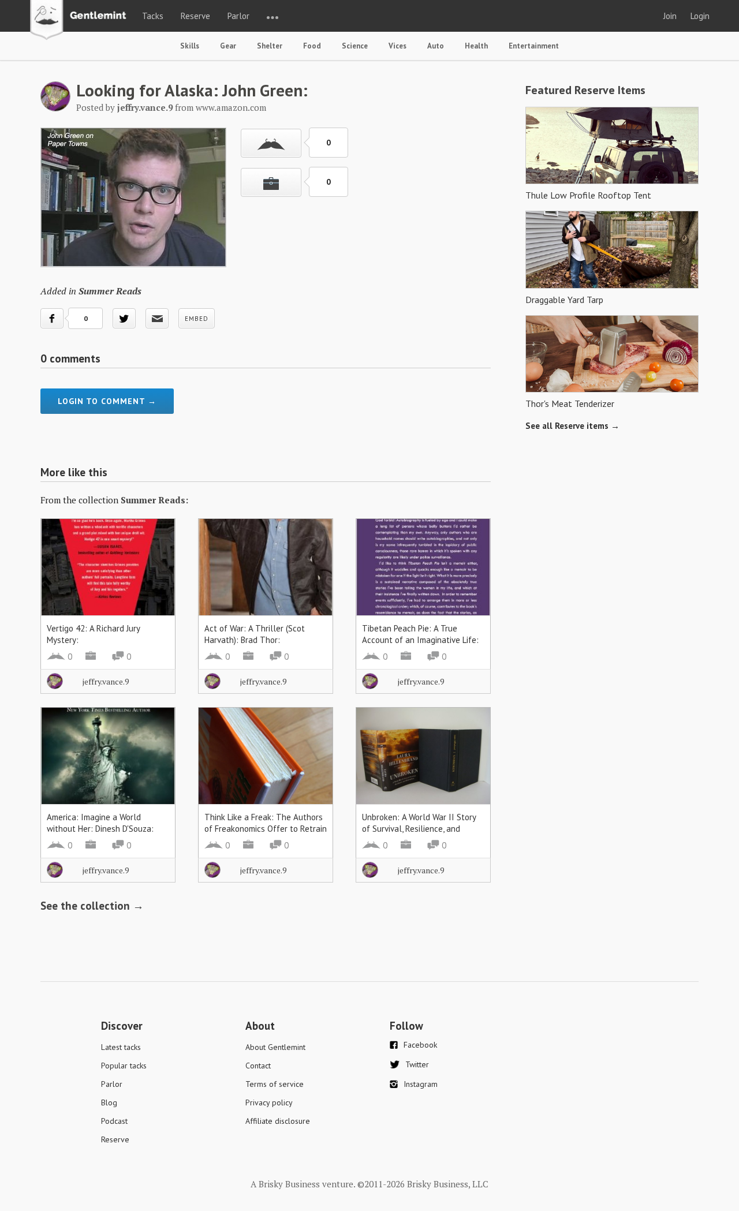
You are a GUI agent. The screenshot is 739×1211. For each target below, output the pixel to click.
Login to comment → (107, 401)
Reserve (195, 15)
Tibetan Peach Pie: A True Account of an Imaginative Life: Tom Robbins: (420, 640)
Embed (196, 319)
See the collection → (92, 906)
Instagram (421, 1084)
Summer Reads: (154, 500)
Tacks (152, 15)
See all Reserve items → (572, 425)
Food (312, 46)
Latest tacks (121, 1047)
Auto (435, 46)
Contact (258, 1065)
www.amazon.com (231, 107)
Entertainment (534, 46)
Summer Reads (110, 291)
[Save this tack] (271, 182)
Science (355, 46)
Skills (189, 46)
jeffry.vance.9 (106, 681)
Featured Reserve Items (585, 90)
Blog (109, 1102)
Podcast (114, 1121)
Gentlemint (81, 21)
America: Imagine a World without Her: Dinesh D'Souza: (100, 823)
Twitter (417, 1064)
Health (476, 46)
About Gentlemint (275, 1047)
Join (670, 15)
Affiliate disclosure (277, 1121)
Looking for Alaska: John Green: (192, 90)
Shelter (269, 46)
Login (700, 15)
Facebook (420, 1045)
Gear (228, 46)
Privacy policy (269, 1102)
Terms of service (274, 1084)
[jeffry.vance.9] (55, 108)
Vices (397, 46)
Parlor (238, 15)
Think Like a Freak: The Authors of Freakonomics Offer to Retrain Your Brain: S (265, 829)
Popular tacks (124, 1065)
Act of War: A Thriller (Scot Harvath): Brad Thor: (254, 634)
